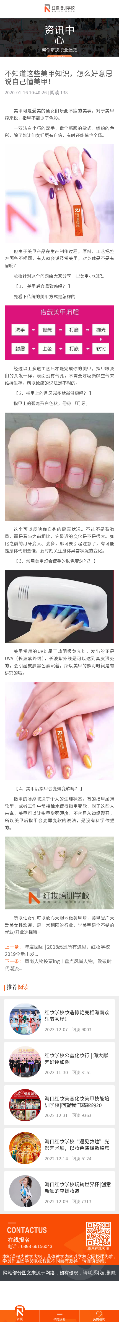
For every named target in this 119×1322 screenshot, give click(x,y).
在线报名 (19, 1239)
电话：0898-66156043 (30, 1246)
